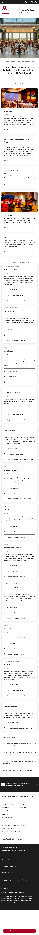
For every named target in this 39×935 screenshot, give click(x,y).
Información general (7, 804)
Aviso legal (23, 807)
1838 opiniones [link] (9, 16)
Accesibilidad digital (26, 900)
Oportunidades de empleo (24, 896)
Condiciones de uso (6, 898)
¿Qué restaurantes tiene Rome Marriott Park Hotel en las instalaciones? (17, 745)
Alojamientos (5, 807)
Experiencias (5, 814)
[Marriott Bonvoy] (33, 2)
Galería (22, 804)
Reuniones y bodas (6, 817)
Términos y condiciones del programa (22, 898)
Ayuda (12, 902)
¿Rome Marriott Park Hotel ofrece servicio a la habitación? (17, 754)
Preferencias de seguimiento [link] (8, 896)
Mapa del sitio (4, 902)
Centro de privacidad (6, 900)
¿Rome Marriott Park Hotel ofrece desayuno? (17, 770)
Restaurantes (5, 811)
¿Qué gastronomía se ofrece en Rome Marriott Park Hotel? (18, 762)
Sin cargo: (10, 831)
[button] (25, 2)
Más (5, 129)
